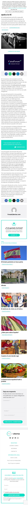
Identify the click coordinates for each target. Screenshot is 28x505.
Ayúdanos (14, 448)
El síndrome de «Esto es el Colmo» (12, 309)
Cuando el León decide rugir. (10, 356)
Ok (6, 11)
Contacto (14, 451)
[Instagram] (18, 438)
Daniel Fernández (6, 311)
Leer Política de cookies (18, 11)
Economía (5, 29)
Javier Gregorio (5, 287)
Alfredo (3, 285)
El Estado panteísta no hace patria (12, 262)
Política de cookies (14, 463)
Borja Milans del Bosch (7, 334)
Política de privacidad (14, 460)
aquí (10, 498)
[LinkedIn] (15, 438)
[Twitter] (13, 438)
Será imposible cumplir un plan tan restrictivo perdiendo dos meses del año (12, 143)
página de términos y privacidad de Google (17, 8)
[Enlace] (14, 434)
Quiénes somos (14, 445)
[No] (26, 6)
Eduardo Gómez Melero (7, 264)
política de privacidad (14, 492)
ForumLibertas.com (15, 27)
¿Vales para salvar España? (10, 332)
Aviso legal (14, 457)
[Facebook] (10, 438)
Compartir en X (20, 147)
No (10, 11)
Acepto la (12, 492)
